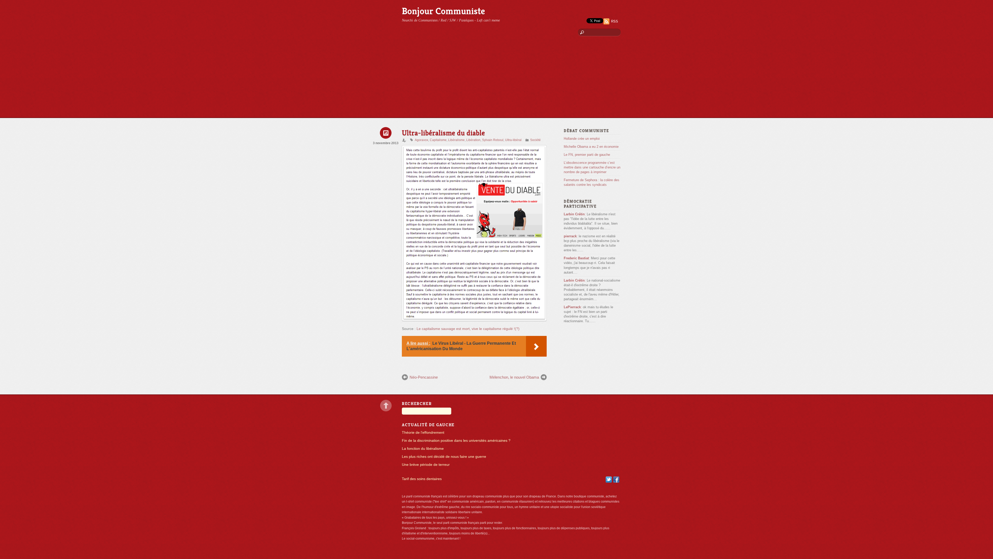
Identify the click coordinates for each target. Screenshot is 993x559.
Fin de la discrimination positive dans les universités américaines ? (456, 441)
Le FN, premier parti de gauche (587, 155)
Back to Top (386, 405)
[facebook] (616, 479)
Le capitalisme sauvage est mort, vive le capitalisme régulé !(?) (468, 329)
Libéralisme (456, 140)
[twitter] (609, 479)
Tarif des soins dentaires (422, 479)
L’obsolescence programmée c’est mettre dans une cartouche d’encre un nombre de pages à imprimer (592, 167)
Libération (473, 140)
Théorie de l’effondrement (423, 433)
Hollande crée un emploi (582, 139)
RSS (614, 21)
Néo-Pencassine (424, 377)
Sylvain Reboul (492, 140)
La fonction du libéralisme (423, 449)
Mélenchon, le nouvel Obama (514, 377)
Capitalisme (438, 140)
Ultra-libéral (513, 140)
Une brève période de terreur (426, 465)
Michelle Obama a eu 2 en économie (591, 147)
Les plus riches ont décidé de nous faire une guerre (444, 457)
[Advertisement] (496, 79)
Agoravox (421, 140)
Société (535, 140)
